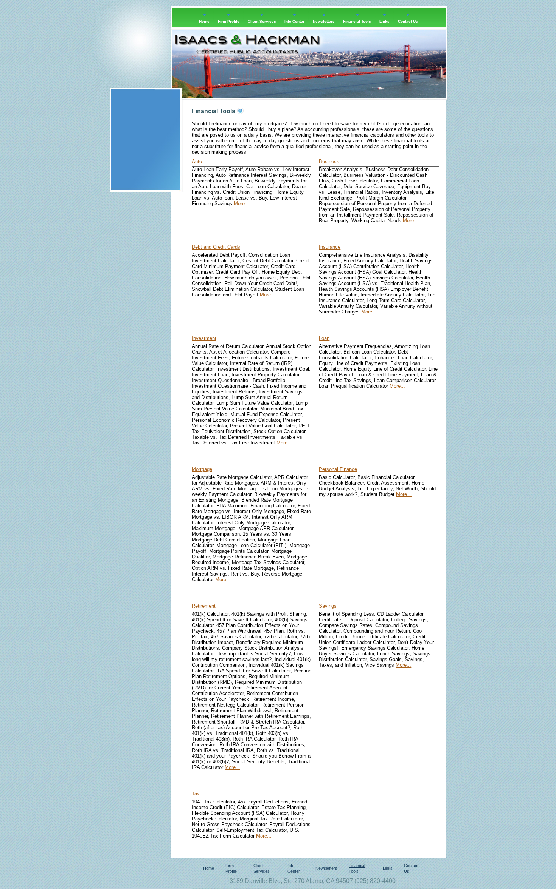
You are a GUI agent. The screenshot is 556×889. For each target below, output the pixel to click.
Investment (204, 338)
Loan (324, 338)
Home (208, 868)
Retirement (204, 606)
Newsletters (326, 868)
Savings (328, 606)
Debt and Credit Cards (216, 247)
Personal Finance (338, 469)
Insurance (329, 247)
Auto (197, 161)
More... (241, 203)
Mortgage (202, 469)
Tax (196, 794)
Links (388, 868)
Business (329, 161)
